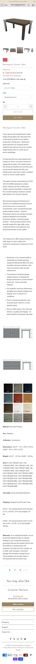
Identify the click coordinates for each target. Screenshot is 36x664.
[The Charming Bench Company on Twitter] (25, 639)
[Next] (31, 28)
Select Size (6, 83)
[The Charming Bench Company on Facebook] (10, 639)
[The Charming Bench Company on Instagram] (17, 639)
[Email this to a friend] (26, 570)
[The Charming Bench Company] (18, 5)
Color (4, 93)
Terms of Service (17, 647)
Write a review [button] (18, 604)
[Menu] (1, 5)
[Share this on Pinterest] (20, 570)
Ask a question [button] (18, 609)
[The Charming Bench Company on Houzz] (14, 639)
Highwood (6, 69)
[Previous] (4, 28)
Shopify (18, 650)
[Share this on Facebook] (15, 570)
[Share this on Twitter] (10, 570)
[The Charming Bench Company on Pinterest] (21, 639)
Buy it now (18, 118)
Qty (4, 102)
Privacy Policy (7, 647)
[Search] (28, 5)
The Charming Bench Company (20, 645)
